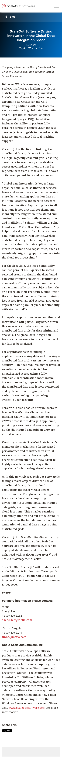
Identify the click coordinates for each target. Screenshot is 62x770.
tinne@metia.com (14, 637)
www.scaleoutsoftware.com (27, 707)
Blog (13, 16)
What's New (35, 48)
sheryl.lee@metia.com (17, 620)
